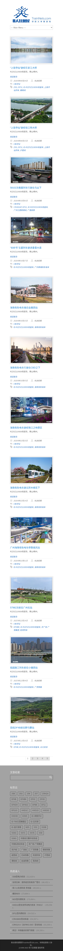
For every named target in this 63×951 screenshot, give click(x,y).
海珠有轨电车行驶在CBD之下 (25, 367)
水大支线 (43, 747)
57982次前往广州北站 (21, 607)
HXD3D (14, 816)
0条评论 (17, 84)
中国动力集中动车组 (29, 838)
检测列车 (23, 630)
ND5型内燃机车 (18, 899)
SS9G (13, 838)
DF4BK (17, 627)
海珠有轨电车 (39, 327)
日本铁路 (25, 855)
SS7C (23, 833)
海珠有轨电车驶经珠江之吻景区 (26, 427)
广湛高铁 (31, 210)
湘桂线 (14, 861)
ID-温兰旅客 (16, 827)
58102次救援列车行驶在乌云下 (25, 187)
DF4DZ (25, 805)
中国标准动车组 (17, 844)
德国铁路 (46, 850)
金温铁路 (25, 861)
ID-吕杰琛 (35, 822)
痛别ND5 (16, 894)
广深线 (24, 850)
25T (36, 794)
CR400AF (18, 207)
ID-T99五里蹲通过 (18, 822)
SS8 (40, 833)
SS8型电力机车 (18, 877)
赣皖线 (23, 90)
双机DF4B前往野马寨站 (22, 727)
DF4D (42, 799)
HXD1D (35, 810)
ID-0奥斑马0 (36, 816)
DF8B (34, 805)
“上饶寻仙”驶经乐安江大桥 (23, 67)
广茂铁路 (38, 687)
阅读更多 (13, 77)
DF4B (16, 747)
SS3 (35, 827)
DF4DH (14, 805)
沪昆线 (23, 150)
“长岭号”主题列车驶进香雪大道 (25, 247)
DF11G (14, 810)
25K (28, 794)
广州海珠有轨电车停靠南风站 (25, 547)
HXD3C (46, 810)
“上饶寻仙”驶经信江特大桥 (23, 127)
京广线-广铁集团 (35, 844)
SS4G (13, 833)
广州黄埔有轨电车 (41, 267)
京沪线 (14, 850)
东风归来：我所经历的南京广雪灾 (26, 882)
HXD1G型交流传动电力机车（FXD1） (28, 905)
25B (13, 794)
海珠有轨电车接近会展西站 (24, 307)
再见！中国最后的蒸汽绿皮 (23, 930)
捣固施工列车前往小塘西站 (24, 667)
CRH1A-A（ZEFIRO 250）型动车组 (27, 925)
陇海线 (35, 861)
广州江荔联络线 (20, 210)
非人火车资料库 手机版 (21, 888)
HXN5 (24, 816)
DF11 (20, 87)
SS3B (43, 827)
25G (15, 87)
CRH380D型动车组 (20, 919)
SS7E (32, 833)
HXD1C (25, 810)
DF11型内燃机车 (19, 913)
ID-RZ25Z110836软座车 (33, 87)
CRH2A (45, 794)
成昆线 (14, 855)
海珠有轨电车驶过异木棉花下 (25, 487)
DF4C (33, 799)
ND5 (27, 827)
